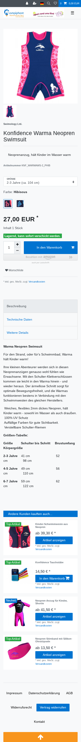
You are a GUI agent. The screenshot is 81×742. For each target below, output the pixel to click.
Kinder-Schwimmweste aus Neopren (51, 525)
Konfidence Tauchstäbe (49, 562)
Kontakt (39, 721)
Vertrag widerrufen (53, 707)
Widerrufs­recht (21, 707)
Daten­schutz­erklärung (44, 693)
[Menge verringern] (17, 251)
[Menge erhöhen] (17, 244)
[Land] (42, 3)
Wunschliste (15, 270)
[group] (19, 574)
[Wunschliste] (55, 3)
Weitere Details (17, 332)
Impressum (14, 693)
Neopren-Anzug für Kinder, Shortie (51, 602)
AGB (69, 693)
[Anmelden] (27, 3)
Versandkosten (36, 281)
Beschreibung (16, 306)
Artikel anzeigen (54, 540)
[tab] (40, 306)
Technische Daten (19, 319)
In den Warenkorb (49, 247)
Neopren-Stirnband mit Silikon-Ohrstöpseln (53, 640)
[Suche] (48, 3)
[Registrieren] (35, 3)
